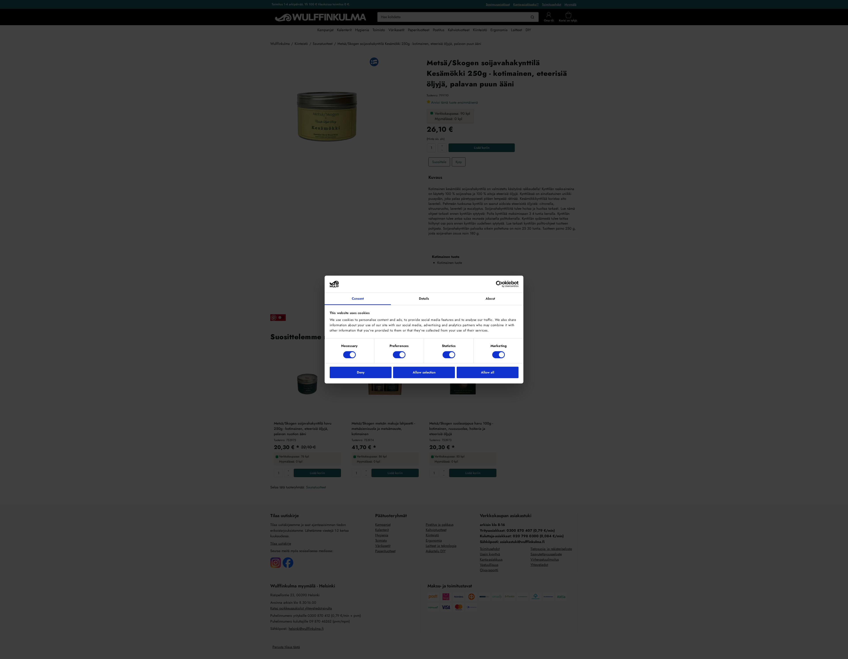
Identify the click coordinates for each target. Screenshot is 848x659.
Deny (360, 372)
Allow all (487, 372)
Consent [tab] (358, 298)
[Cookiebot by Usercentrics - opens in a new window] (499, 284)
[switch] (399, 354)
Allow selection (424, 372)
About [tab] (490, 298)
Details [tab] (424, 298)
